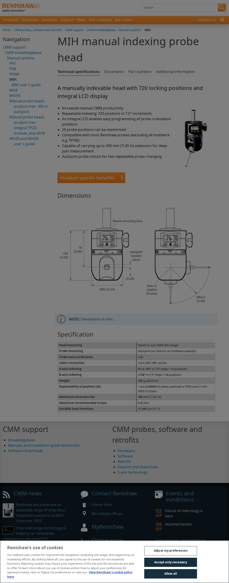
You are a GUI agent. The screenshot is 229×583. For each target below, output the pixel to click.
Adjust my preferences (170, 551)
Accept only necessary (170, 562)
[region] (114, 561)
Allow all (170, 574)
